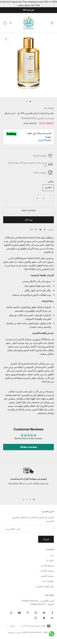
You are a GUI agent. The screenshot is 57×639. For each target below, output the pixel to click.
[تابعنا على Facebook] (52, 612)
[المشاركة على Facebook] (45, 229)
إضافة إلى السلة (28, 210)
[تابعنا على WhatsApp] (35, 617)
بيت (52, 555)
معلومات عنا (48, 581)
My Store (49, 108)
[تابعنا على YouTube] (19, 612)
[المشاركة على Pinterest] (36, 229)
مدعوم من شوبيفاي (15, 632)
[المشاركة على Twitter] (40, 229)
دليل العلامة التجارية (45, 586)
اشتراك (46, 539)
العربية (12, 626)
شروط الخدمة (47, 565)
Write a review (28, 447)
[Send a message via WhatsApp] (51, 633)
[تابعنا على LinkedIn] (52, 617)
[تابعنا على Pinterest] (27, 612)
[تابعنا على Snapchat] (44, 617)
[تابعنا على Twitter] (44, 612)
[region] (28, 481)
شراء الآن (28, 219)
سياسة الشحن (47, 575)
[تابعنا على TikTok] (11, 612)
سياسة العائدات (47, 570)
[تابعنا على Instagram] (35, 612)
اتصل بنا (50, 560)
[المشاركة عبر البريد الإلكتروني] (31, 229)
